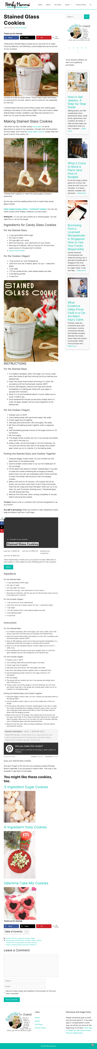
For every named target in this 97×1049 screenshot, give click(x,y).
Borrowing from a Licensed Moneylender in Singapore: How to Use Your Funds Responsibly (76, 237)
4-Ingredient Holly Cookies (25, 827)
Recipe (27, 938)
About (48, 5)
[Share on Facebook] (2, 523)
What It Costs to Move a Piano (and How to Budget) (77, 170)
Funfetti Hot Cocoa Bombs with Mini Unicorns (21, 942)
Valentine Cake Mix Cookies (26, 883)
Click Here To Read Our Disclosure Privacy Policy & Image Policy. (79, 1030)
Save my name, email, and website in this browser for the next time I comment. (31, 992)
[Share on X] (2, 527)
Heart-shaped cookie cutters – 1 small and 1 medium (25, 209)
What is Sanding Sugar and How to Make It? (21, 945)
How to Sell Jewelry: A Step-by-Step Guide (77, 102)
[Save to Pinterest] (2, 531)
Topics (67, 5)
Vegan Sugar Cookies (35, 132)
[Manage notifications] (92, 1044)
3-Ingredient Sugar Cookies (26, 787)
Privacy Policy (81, 5)
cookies (8, 938)
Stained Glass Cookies (23, 940)
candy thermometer (17, 251)
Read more (81, 193)
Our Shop (57, 5)
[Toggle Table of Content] (25, 931)
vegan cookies (36, 940)
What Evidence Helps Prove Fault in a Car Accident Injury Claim (76, 311)
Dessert (15, 938)
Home (40, 5)
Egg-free (21, 938)
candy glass (37, 127)
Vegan (33, 938)
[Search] (86, 16)
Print (8, 567)
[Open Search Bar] (90, 5)
